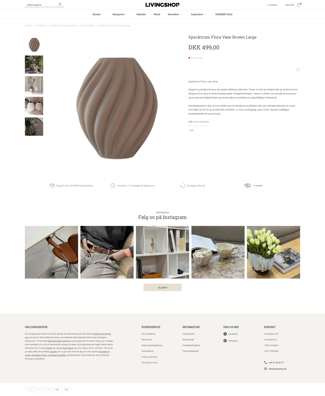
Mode (157, 14)
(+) (191, 130)
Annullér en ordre (149, 362)
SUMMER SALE (223, 14)
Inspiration (197, 14)
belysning (66, 340)
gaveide (53, 351)
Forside (28, 25)
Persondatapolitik (190, 351)
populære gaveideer (57, 355)
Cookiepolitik (188, 333)
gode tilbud (68, 348)
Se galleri (162, 287)
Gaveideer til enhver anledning (63, 25)
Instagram (233, 340)
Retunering (146, 339)
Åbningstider (188, 339)
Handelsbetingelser (191, 345)
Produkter (40, 25)
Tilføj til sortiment (296, 70)
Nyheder (141, 14)
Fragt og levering (149, 356)
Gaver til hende (87, 25)
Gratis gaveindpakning (152, 345)
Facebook (233, 334)
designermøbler (55, 340)
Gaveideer (173, 14)
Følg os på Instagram (162, 216)
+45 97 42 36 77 (276, 362)
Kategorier (118, 14)
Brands (97, 14)
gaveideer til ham (39, 355)
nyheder (48, 348)
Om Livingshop (148, 333)
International (147, 351)
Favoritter (272, 4)
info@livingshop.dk (277, 368)
